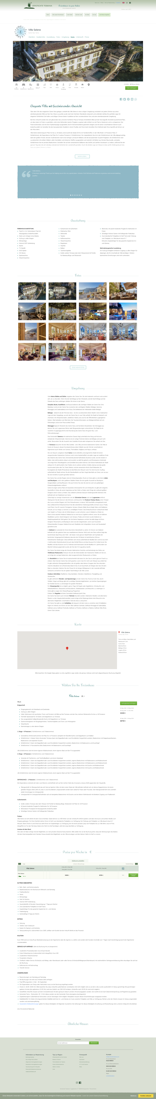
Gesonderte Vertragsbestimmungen (34, 1064)
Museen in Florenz (57, 1059)
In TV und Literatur (83, 1064)
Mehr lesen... (82, 156)
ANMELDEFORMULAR (31, 1071)
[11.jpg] (123, 331)
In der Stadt (69, 14)
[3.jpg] (123, 311)
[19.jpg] (93, 351)
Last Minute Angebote (104, 14)
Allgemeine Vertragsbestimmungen (34, 1062)
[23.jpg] (123, 291)
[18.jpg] (32, 311)
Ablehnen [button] (133, 1095)
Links (54, 1069)
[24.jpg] (62, 331)
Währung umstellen (78, 861)
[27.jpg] (93, 311)
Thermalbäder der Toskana (59, 1062)
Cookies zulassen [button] (145, 1095)
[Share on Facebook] (121, 100)
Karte (72, 37)
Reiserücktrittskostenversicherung (33, 1069)
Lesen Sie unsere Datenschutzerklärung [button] (95, 1095)
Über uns (97, 2)
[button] (70, 195)
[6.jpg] (93, 291)
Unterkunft (79, 37)
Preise (87, 37)
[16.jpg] (93, 331)
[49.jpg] (62, 291)
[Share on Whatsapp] (136, 100)
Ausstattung (51, 37)
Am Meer (87, 14)
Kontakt (118, 2)
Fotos (58, 37)
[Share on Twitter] (124, 100)
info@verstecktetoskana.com (112, 1056)
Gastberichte (40, 37)
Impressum (81, 1059)
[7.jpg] (62, 351)
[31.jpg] (62, 311)
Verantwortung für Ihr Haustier (33, 1066)
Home (48, 14)
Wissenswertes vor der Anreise (60, 1057)
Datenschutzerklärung (84, 1062)
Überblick (32, 37)
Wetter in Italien (56, 1066)
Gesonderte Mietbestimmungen (29, 1004)
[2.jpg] (32, 331)
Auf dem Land (78, 14)
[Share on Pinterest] (128, 100)
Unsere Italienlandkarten (58, 1064)
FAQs (102, 2)
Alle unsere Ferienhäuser (58, 14)
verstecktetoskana (110, 1076)
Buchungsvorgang (30, 1057)
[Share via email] (132, 100)
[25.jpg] (32, 351)
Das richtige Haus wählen (32, 1059)
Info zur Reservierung (110, 2)
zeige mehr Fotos (78, 367)
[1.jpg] (32, 291)
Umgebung (65, 37)
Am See (94, 14)
